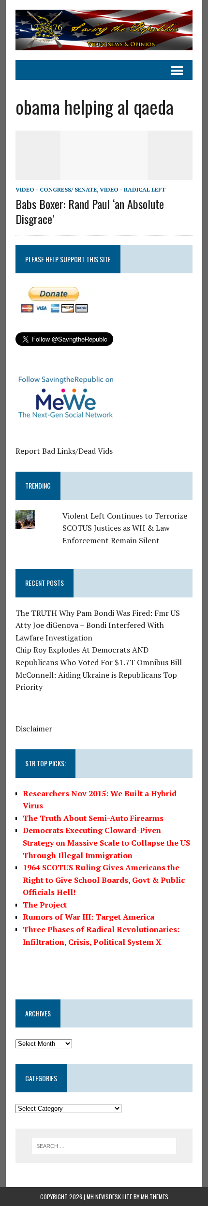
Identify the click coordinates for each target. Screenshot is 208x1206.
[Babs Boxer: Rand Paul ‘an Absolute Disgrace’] (104, 173)
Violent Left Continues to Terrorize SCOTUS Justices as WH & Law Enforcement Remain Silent (124, 528)
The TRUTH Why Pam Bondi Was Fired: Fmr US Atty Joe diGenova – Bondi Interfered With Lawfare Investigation (97, 625)
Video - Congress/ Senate (56, 189)
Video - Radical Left (132, 189)
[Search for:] (104, 1145)
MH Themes (154, 1196)
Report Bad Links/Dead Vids (64, 451)
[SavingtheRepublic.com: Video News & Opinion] (104, 30)
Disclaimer (33, 728)
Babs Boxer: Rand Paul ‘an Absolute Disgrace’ (89, 211)
